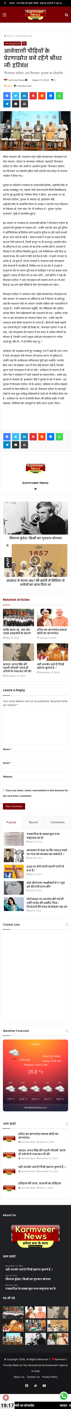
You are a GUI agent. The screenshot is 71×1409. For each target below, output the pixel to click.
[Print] (24, 103)
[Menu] (4, 16)
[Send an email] (26, 80)
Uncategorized (23, 35)
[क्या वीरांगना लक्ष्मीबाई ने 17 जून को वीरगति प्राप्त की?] (14, 888)
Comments (58, 822)
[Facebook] (7, 95)
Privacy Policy (50, 1376)
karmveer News (17, 80)
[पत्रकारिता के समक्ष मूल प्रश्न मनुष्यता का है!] (14, 839)
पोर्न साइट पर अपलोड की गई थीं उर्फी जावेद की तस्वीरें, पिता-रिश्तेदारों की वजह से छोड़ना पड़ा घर (47, 903)
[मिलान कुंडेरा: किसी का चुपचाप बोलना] (35, 1339)
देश (24, 43)
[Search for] (66, 16)
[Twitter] (15, 95)
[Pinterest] (33, 95)
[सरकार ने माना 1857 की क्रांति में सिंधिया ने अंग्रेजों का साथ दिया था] (57, 1326)
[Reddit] (42, 95)
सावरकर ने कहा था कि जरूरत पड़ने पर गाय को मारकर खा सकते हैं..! (47, 852)
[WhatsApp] (59, 95)
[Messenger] (50, 95)
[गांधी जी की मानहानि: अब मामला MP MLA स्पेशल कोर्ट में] (57, 1339)
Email (7, 762)
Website (7, 776)
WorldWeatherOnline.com (35, 1107)
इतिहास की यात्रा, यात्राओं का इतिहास (39, 1183)
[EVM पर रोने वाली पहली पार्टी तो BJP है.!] (14, 871)
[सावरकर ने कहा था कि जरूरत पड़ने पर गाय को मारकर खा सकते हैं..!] (14, 855)
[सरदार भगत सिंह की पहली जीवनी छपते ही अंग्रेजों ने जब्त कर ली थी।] (18, 652)
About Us (19, 1376)
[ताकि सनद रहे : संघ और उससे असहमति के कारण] (18, 617)
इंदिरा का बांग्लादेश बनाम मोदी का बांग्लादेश (52, 631)
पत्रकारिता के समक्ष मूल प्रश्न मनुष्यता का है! (43, 836)
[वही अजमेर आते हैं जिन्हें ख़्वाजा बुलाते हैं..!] (52, 652)
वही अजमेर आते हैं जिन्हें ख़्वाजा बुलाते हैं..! (50, 666)
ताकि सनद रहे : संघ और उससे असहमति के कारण (17, 631)
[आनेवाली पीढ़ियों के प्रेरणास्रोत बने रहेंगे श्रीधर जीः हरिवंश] (13, 1339)
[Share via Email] (15, 103)
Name (7, 749)
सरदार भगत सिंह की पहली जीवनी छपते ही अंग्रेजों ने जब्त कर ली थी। (39, 3)
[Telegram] (7, 103)
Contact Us (33, 1376)
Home (9, 35)
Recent (33, 822)
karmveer (60, 1359)
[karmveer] (35, 14)
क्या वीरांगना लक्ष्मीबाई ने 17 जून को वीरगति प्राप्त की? (46, 885)
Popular (11, 822)
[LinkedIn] (24, 95)
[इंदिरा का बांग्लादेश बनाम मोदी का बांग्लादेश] (52, 617)
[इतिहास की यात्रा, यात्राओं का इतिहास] (35, 1326)
